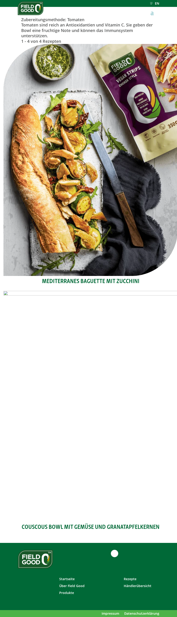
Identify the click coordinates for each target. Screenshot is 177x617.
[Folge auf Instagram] (105, 553)
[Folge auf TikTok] (114, 553)
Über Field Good (72, 586)
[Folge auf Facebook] (96, 553)
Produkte (66, 593)
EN (157, 4)
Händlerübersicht (137, 586)
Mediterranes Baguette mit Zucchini (90, 280)
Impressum (110, 614)
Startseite (67, 579)
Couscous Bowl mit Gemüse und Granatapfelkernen (90, 526)
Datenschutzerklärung (141, 614)
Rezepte (130, 579)
